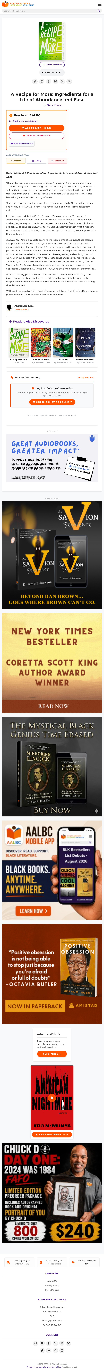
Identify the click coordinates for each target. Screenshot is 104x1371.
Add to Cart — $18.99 (38, 128)
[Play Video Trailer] (52, 1098)
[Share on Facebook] (35, 81)
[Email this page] (69, 81)
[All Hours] (63, 343)
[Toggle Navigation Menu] (100, 4)
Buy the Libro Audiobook (25, 121)
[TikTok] (42, 1350)
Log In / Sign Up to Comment (53, 402)
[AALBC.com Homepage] (18, 4)
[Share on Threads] (48, 81)
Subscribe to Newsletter (52, 1307)
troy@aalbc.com (53, 1320)
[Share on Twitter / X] (62, 81)
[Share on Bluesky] (55, 81)
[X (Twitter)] (55, 1343)
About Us (52, 1281)
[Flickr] (61, 1350)
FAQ (52, 1316)
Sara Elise (54, 105)
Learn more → (21, 309)
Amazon (17, 161)
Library (38, 161)
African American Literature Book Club (44, 1367)
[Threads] (61, 1343)
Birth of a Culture (40, 360)
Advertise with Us (52, 1311)
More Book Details (22, 144)
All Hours (63, 360)
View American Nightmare (53, 1134)
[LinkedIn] (48, 1350)
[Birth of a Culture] (41, 343)
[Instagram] (35, 1343)
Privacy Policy (52, 1285)
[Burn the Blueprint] (85, 343)
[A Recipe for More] (19, 343)
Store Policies (52, 1290)
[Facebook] (48, 1343)
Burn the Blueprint (85, 360)
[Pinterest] (55, 1350)
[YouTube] (42, 1343)
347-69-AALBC (53, 1325)
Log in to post (87, 377)
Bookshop (59, 161)
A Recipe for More (18, 360)
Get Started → (52, 1054)
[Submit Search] (98, 10)
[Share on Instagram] (41, 81)
